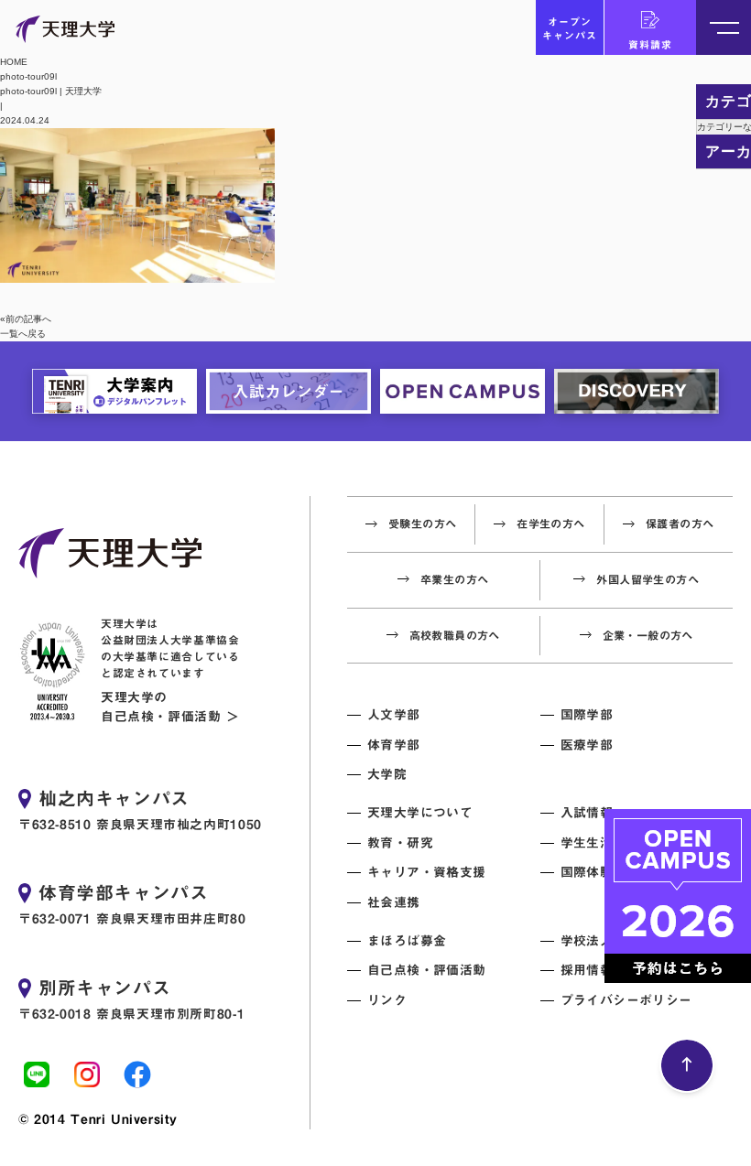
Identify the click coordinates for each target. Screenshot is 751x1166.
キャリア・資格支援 (426, 872)
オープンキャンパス (569, 28)
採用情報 (587, 970)
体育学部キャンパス (123, 892)
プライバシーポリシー (626, 1000)
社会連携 (393, 902)
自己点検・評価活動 (426, 970)
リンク (387, 1000)
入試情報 (587, 812)
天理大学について (420, 812)
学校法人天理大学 (613, 940)
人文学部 (393, 714)
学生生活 (587, 843)
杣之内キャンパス (114, 798)
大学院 (387, 774)
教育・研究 (400, 843)
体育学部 (393, 745)
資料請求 (650, 44)
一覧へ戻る (23, 334)
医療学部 (587, 745)
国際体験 (587, 872)
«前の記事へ (25, 319)
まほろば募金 (406, 940)
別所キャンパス (104, 987)
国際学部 (587, 714)
